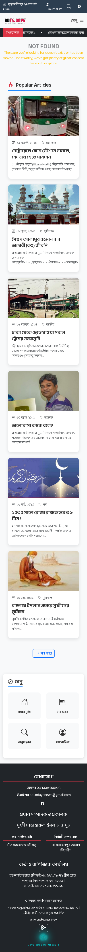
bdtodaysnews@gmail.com (50, 794)
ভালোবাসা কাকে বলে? (32, 425)
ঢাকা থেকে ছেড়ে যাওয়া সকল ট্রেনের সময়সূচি (38, 335)
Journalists (55, 9)
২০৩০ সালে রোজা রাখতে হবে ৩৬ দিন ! (42, 515)
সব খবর (46, 653)
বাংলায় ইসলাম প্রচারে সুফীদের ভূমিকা (40, 608)
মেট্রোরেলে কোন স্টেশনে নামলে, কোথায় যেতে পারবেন (41, 154)
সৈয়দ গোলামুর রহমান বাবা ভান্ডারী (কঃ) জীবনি (37, 242)
